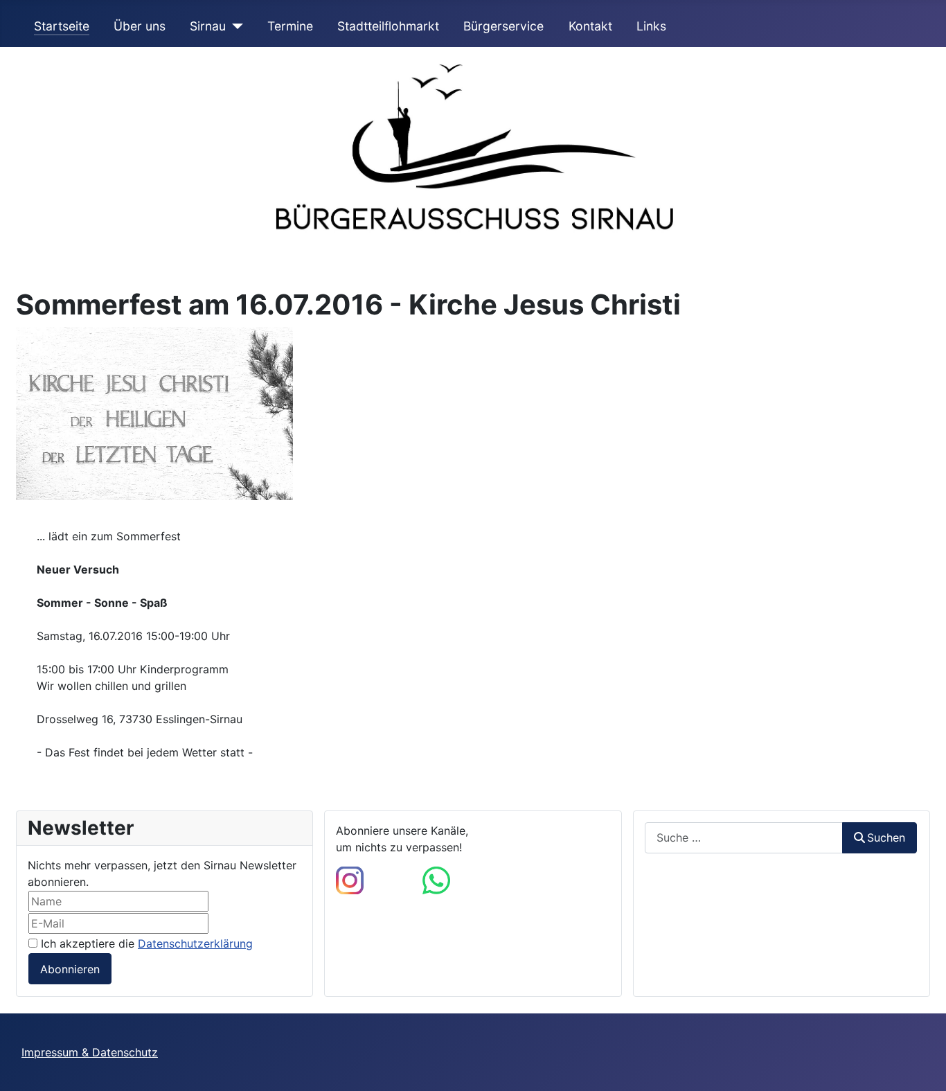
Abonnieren (70, 969)
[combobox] (744, 837)
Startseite (61, 26)
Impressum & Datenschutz (89, 1052)
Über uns (140, 26)
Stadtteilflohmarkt (388, 26)
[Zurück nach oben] (922, 1065)
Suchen (886, 837)
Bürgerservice (503, 26)
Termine (290, 26)
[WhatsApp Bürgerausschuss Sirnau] (436, 879)
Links (651, 26)
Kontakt (590, 26)
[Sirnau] (234, 26)
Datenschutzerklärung (195, 943)
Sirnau (208, 26)
